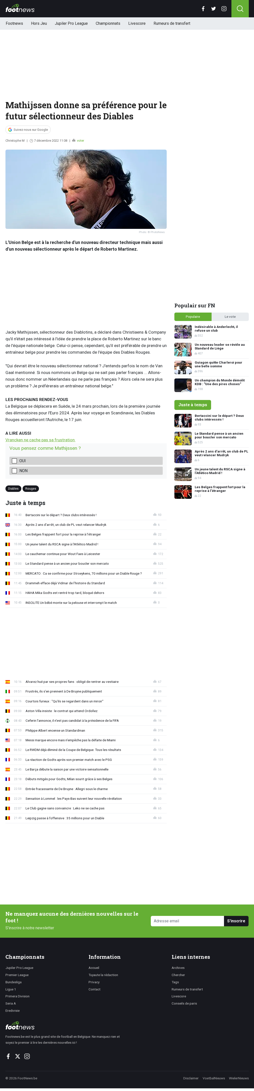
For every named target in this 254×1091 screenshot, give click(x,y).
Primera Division (17, 996)
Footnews (14, 23)
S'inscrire (236, 921)
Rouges (30, 488)
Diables (13, 488)
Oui (22, 460)
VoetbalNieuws (214, 1078)
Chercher (178, 975)
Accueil (94, 968)
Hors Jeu (39, 23)
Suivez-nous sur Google (31, 130)
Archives (178, 968)
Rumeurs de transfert (172, 23)
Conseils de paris (184, 1003)
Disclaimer (191, 1078)
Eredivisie (12, 1010)
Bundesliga (13, 982)
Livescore (137, 23)
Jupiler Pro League (71, 23)
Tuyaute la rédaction (103, 975)
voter (80, 140)
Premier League (17, 975)
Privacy (94, 982)
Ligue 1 (10, 989)
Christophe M (15, 140)
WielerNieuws (239, 1078)
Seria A (10, 1003)
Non (23, 470)
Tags (175, 982)
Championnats (108, 23)
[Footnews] (64, 1025)
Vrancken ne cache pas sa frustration (40, 439)
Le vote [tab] (230, 317)
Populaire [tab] (193, 317)
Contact (94, 989)
